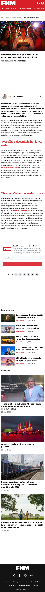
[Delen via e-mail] (37, 274)
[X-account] (13, 575)
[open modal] (42, 3)
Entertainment (20, 320)
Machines (18, 342)
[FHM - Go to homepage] (22, 568)
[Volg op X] (40, 96)
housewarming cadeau (9, 168)
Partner (35, 585)
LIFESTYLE (9, 9)
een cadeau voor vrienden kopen (21, 210)
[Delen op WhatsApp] (16, 274)
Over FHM (29, 582)
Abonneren (22, 264)
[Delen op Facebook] (20, 274)
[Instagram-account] (25, 575)
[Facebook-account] (19, 575)
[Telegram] (28, 274)
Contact (7, 582)
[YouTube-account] (31, 575)
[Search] (34, 3)
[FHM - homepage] (8, 3)
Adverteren (12, 585)
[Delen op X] (24, 274)
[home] (2, 8)
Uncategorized (20, 61)
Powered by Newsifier (22, 589)
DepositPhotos (24, 585)
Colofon (38, 582)
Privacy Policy (17, 582)
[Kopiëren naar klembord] (32, 274)
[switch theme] (38, 3)
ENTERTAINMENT (25, 9)
